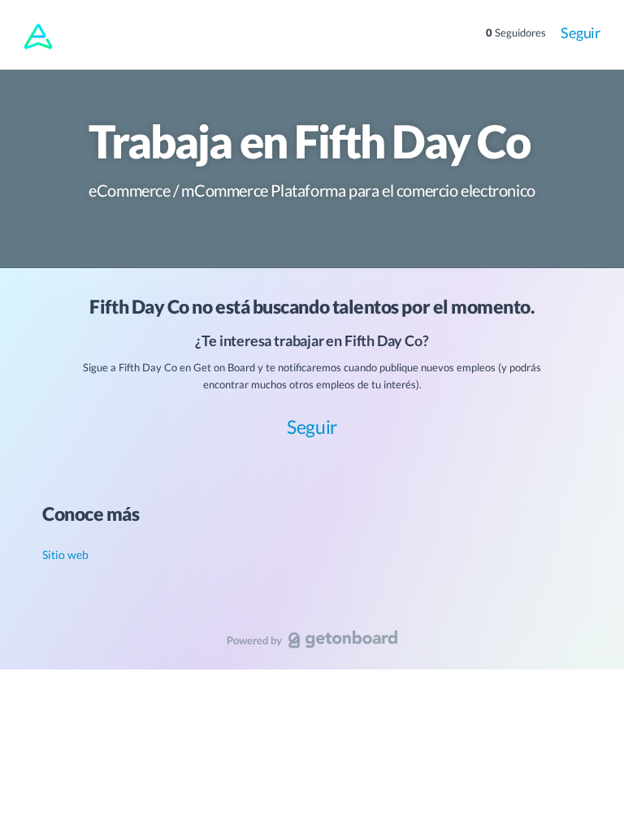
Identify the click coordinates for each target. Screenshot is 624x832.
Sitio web (65, 554)
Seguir (580, 32)
